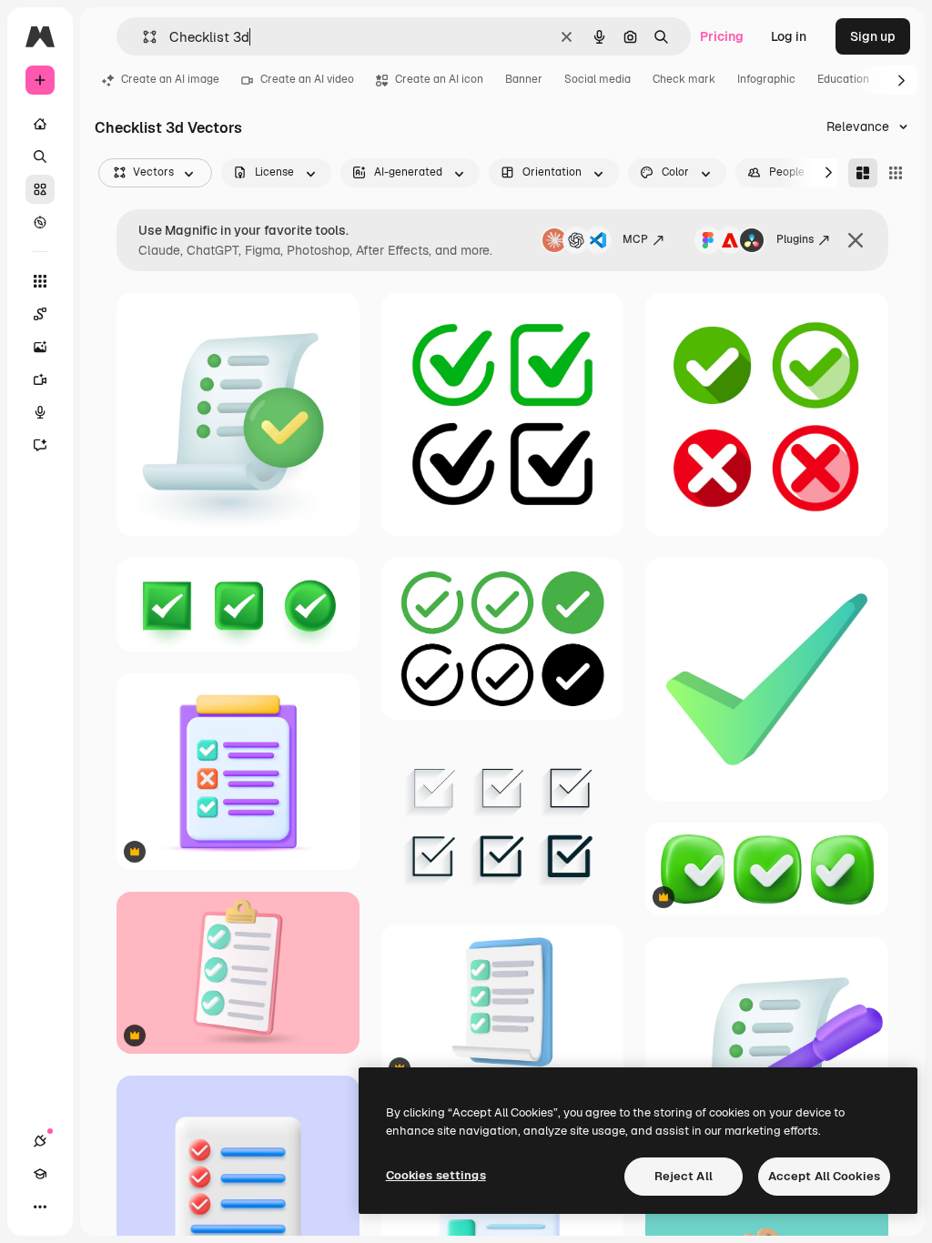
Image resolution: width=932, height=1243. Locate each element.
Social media (597, 79)
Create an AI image (170, 79)
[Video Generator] (40, 379)
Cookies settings (436, 1175)
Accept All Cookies (824, 1176)
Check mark (684, 79)
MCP (635, 239)
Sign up (873, 36)
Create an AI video (307, 79)
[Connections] (40, 1141)
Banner (523, 79)
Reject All (683, 1176)
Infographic (766, 79)
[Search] (40, 156)
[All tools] (40, 281)
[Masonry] (862, 172)
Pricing (722, 36)
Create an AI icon (439, 79)
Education (843, 79)
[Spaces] (40, 313)
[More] (40, 1206)
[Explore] (40, 222)
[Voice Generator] (40, 412)
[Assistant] (40, 445)
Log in (788, 36)
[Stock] (40, 189)
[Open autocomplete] (142, 37)
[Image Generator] (40, 346)
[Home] (40, 123)
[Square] (895, 172)
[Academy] (40, 1173)
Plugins (795, 239)
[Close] (855, 240)
